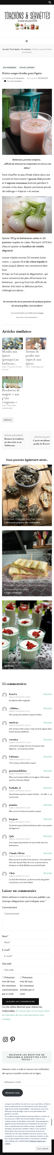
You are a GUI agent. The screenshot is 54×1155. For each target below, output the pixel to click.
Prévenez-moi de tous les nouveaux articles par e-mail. (27, 985)
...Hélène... (14, 708)
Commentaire (9, 907)
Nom (5, 936)
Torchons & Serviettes (14, 78)
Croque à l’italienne (13, 592)
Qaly (11, 836)
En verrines (9, 67)
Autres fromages (25, 581)
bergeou (13, 819)
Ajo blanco (9, 665)
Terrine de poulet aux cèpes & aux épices (33, 357)
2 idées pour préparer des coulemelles (22, 522)
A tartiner (9, 519)
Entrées (39, 581)
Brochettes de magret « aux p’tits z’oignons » (11, 396)
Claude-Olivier (17, 853)
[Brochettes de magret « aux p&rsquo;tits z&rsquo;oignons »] (12, 382)
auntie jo (13, 722)
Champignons (22, 519)
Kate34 (13, 694)
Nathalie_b (15, 787)
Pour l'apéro (27, 67)
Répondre (47, 694)
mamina (13, 804)
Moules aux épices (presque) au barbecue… (10, 357)
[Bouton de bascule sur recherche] (50, 2)
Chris (12, 873)
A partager (10, 581)
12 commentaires (14, 81)
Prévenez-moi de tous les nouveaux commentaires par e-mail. (10, 985)
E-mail (6, 949)
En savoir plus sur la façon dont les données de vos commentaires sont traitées (26, 1015)
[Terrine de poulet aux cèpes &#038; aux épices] (36, 343)
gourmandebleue (18, 770)
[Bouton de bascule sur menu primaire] (27, 41)
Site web (6, 963)
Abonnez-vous (12, 1092)
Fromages (9, 585)
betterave (7, 420)
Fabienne (14, 756)
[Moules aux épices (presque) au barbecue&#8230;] (12, 343)
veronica (13, 739)
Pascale (41, 313)
